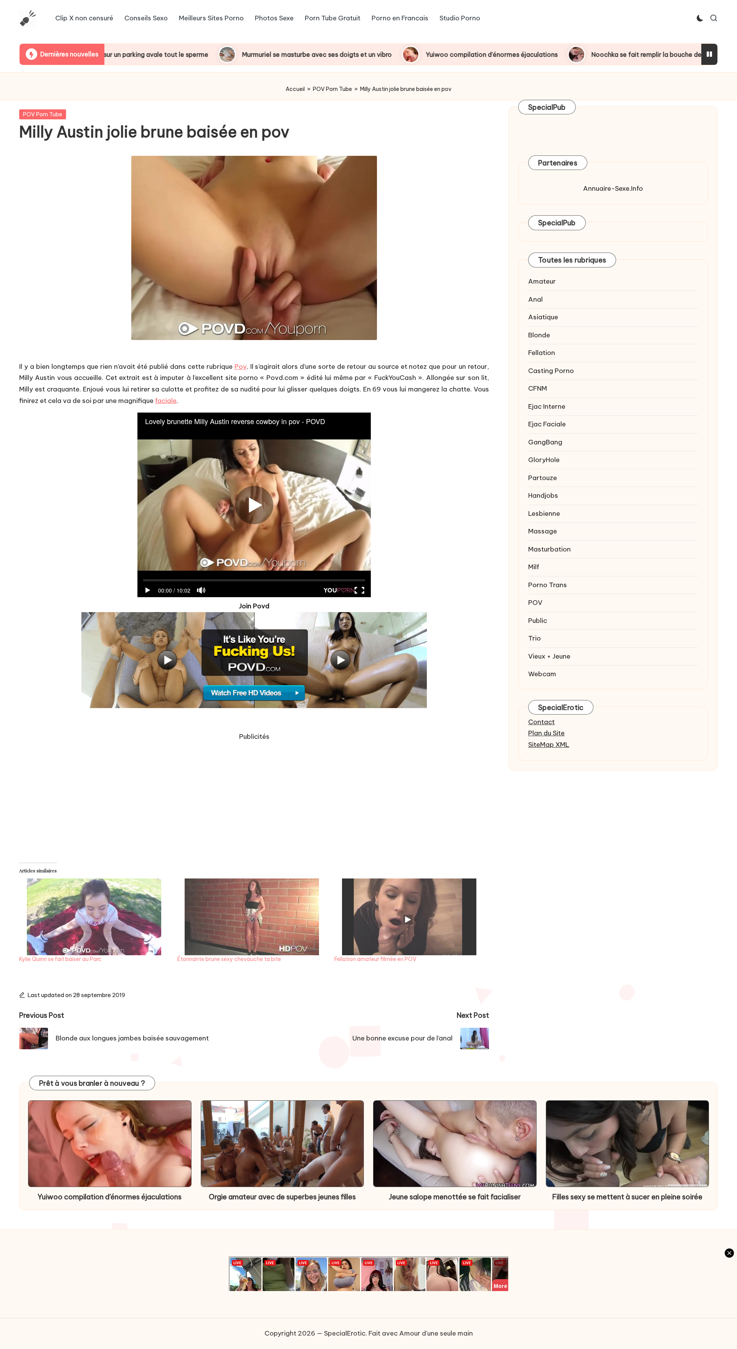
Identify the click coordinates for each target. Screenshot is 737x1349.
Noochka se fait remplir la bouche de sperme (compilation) (600, 54)
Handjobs (543, 495)
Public (537, 620)
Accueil (295, 89)
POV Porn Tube (332, 89)
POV (535, 602)
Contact (541, 722)
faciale (166, 400)
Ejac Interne (546, 406)
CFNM (537, 388)
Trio (534, 638)
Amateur (542, 281)
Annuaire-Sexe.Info (613, 188)
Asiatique (543, 317)
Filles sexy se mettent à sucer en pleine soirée (627, 1196)
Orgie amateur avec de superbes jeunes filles (282, 1196)
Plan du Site (546, 733)
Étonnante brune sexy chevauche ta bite (229, 959)
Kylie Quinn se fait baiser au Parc (60, 959)
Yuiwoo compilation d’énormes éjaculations (411, 54)
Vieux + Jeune (549, 656)
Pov (241, 366)
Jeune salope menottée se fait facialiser (455, 1196)
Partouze (542, 478)
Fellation (541, 352)
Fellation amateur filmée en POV (375, 959)
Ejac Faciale (547, 424)
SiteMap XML (548, 744)
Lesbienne (544, 513)
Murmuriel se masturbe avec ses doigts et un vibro (236, 54)
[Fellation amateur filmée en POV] (409, 916)
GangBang (545, 442)
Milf (533, 567)
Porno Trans (547, 585)
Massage (542, 531)
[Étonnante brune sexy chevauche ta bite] (252, 916)
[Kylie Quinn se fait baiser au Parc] (94, 916)
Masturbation (549, 549)
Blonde (539, 335)
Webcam (542, 674)
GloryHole (544, 460)
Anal (535, 299)
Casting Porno (551, 371)
